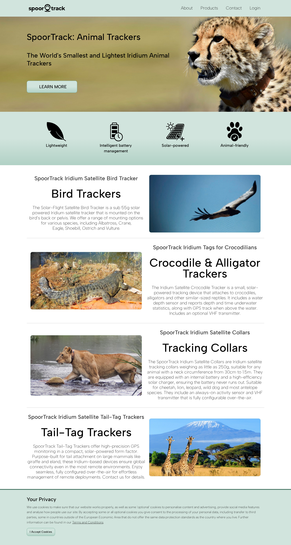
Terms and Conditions (87, 522)
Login (255, 8)
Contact (234, 8)
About (187, 8)
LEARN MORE (53, 86)
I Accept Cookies (41, 532)
